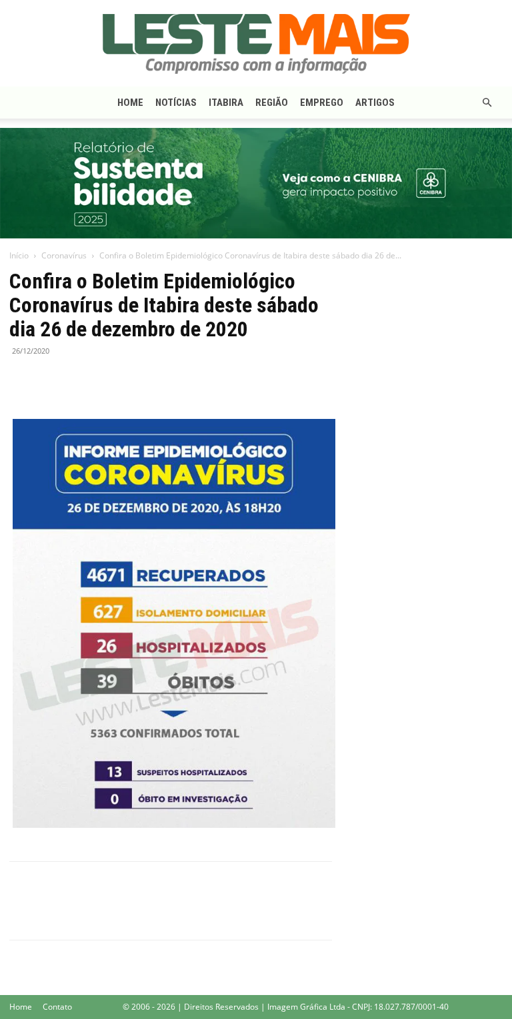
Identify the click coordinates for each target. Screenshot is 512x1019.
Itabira (226, 103)
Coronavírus (64, 255)
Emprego (321, 103)
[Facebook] (22, 381)
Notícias (176, 103)
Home (130, 103)
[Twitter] (53, 381)
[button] (487, 103)
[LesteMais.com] (256, 44)
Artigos (375, 103)
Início (19, 255)
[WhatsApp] (84, 381)
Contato (57, 1006)
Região (271, 103)
